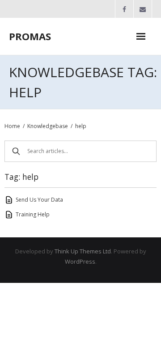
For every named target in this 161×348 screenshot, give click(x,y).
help (80, 126)
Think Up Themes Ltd (83, 251)
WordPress (80, 261)
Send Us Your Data (39, 199)
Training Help (33, 214)
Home (12, 126)
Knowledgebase (47, 126)
